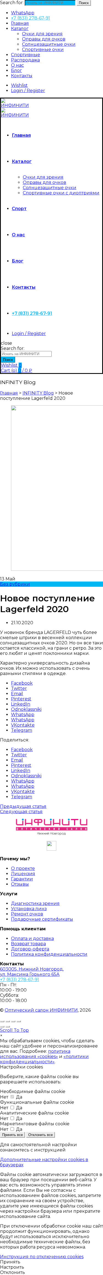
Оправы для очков (43, 39)
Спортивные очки (43, 49)
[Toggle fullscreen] (13, 1021)
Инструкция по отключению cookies (41, 1256)
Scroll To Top (14, 1030)
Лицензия (23, 873)
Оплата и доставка (32, 938)
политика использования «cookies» (35, 1054)
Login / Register (28, 90)
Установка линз (29, 908)
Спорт (19, 208)
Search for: (12, 2)
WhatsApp (22, 12)
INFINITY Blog (38, 393)
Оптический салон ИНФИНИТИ (41, 1010)
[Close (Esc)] (2, 1021)
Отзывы (20, 884)
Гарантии (22, 879)
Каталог (20, 28)
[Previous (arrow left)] (2, 1026)
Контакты (21, 75)
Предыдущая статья (23, 806)
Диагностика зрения (35, 903)
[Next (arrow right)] (7, 1026)
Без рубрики (15, 584)
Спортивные (25, 54)
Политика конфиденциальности (49, 954)
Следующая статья (21, 811)
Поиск (84, 3)
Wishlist (19, 85)
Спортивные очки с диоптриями (61, 192)
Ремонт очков (27, 914)
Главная (20, 23)
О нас (17, 65)
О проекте (23, 868)
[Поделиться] (7, 1021)
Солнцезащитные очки (49, 44)
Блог (16, 70)
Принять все (12, 1135)
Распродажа (25, 60)
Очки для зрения (42, 33)
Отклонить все (40, 1135)
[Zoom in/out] (18, 1021)
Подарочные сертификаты (42, 919)
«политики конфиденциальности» (44, 1059)
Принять (10, 1262)
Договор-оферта (30, 949)
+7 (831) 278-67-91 (30, 18)
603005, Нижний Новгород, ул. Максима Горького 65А (32, 971)
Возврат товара (28, 943)
